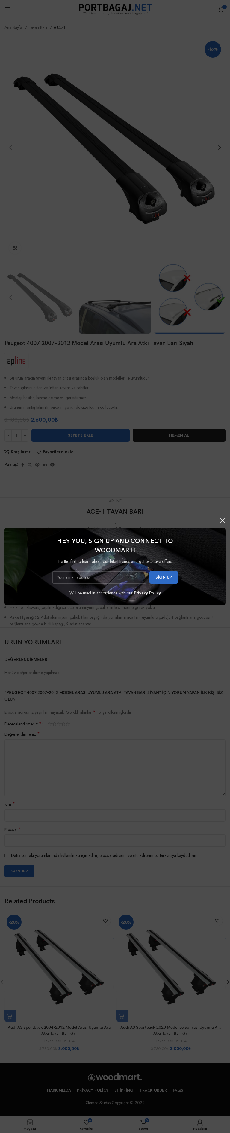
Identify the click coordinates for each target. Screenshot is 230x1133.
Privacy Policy (147, 593)
